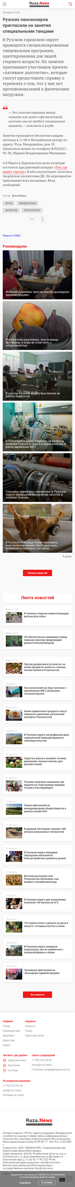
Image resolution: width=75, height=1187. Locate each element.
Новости (30, 1026)
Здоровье (8, 1035)
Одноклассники (17, 1060)
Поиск (28, 1030)
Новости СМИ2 (11, 235)
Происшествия (11, 1030)
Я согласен (47, 1182)
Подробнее (25, 1182)
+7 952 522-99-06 (42, 1060)
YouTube (13, 1070)
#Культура (11, 210)
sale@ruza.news (12, 1090)
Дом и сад (9, 1040)
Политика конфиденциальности (51, 1069)
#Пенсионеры (32, 210)
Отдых (6, 1045)
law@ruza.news (44, 1168)
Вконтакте (14, 1065)
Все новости (37, 994)
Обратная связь (34, 1035)
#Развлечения (27, 203)
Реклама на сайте (13, 1095)
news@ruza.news (42, 1064)
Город (6, 1026)
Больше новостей (37, 573)
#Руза (8, 203)
